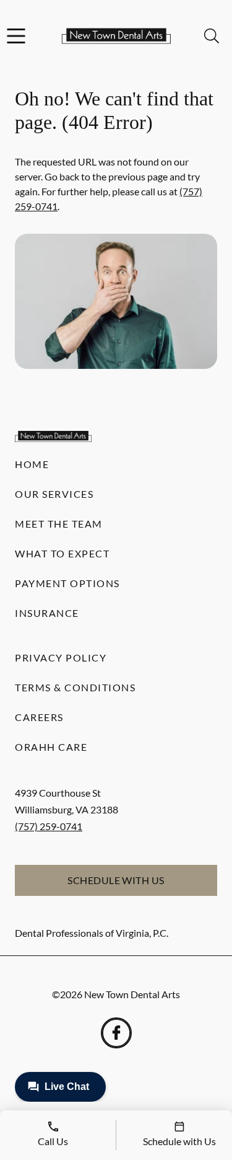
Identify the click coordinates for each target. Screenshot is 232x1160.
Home (32, 464)
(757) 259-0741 (48, 826)
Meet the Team (59, 523)
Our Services (54, 494)
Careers (39, 717)
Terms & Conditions (75, 687)
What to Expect (62, 553)
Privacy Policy (60, 657)
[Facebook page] (116, 1032)
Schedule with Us (116, 880)
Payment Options (67, 583)
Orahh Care (51, 747)
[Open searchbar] (211, 36)
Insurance (47, 613)
